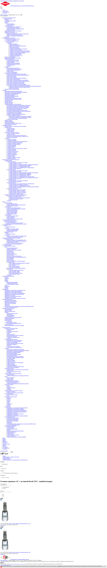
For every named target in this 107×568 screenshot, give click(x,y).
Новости (4, 444)
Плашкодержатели (8, 319)
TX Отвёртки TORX (9, 100)
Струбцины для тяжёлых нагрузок (13, 144)
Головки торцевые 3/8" (11, 182)
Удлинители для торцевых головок (16, 198)
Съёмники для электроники (12, 119)
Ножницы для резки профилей (13, 228)
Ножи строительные (11, 226)
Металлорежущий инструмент (8, 308)
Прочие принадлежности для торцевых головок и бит (19, 197)
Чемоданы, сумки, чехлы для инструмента (15, 242)
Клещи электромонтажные (14, 44)
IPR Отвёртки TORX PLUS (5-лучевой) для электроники (18, 107)
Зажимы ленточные (11, 128)
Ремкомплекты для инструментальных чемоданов (14, 294)
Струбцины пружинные (11, 149)
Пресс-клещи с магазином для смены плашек (15, 83)
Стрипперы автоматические (14, 47)
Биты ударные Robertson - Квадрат (15, 273)
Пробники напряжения (11, 39)
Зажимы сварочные (11, 129)
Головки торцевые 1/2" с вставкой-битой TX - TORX (19, 166)
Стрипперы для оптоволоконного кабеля (17, 52)
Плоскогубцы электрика (14, 46)
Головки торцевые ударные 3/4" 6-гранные (17, 192)
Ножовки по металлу (11, 233)
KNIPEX (4, 438)
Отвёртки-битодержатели (10, 122)
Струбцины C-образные (11, 139)
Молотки (6, 288)
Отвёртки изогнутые (9, 103)
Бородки (6, 277)
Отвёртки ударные (8, 120)
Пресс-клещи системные (14, 88)
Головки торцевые (8, 160)
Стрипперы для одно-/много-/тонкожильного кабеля (19, 51)
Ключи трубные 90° (11, 217)
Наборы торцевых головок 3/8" (15, 187)
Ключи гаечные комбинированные (13, 207)
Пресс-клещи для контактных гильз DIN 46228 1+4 (17, 78)
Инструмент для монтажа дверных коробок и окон (16, 135)
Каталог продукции (6, 327)
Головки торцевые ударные (12, 188)
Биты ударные (10, 269)
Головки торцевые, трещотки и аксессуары (11, 159)
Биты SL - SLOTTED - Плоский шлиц (14, 256)
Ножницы (7, 227)
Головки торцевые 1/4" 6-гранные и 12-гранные (18, 170)
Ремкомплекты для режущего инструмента (13, 296)
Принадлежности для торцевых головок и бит (16, 195)
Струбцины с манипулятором (12, 151)
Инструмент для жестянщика (10, 303)
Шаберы (6, 287)
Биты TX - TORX (10, 260)
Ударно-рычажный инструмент (9, 276)
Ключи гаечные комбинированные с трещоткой (16, 208)
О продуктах (5, 10)
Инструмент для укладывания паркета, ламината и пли (17, 136)
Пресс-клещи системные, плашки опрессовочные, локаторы (18, 85)
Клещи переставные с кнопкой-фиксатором (15, 28)
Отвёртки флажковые (9, 121)
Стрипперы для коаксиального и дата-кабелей (18, 48)
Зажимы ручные (8, 127)
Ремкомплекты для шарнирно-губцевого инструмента (15, 298)
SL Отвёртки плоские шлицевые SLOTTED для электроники (18, 111)
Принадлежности (8, 320)
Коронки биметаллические (10, 311)
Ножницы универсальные (12, 230)
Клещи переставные (9, 25)
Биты (8, 395)
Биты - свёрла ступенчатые (14, 267)
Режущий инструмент (7, 224)
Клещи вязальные (10, 23)
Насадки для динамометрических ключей (15, 222)
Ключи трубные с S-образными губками (14, 218)
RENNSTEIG (5, 441)
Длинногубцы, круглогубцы (10, 20)
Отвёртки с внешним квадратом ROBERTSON (16, 114)
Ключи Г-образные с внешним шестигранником (16, 204)
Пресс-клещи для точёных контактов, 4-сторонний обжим (18, 81)
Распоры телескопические (12, 137)
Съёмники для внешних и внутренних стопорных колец (18, 33)
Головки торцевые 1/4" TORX (15, 171)
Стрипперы (9, 42)
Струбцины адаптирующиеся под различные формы (17, 141)
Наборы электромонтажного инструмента (13, 57)
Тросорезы (7, 36)
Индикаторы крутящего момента (11, 220)
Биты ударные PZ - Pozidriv (14, 272)
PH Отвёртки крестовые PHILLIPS (11, 94)
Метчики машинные (11, 315)
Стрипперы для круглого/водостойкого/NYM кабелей (19, 50)
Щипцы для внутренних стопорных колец (15, 35)
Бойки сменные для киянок (12, 282)
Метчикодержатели (8, 309)
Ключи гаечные (8, 206)
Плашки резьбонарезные (9, 318)
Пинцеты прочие (10, 71)
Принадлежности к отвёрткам (10, 124)
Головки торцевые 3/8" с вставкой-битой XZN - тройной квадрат (21, 183)
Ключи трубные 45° (11, 216)
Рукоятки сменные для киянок (13, 284)
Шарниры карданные (13, 199)
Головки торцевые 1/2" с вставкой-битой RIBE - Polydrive (20, 165)
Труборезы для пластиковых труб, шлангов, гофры (16, 235)
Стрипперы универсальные (14, 55)
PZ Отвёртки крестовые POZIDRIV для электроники (17, 110)
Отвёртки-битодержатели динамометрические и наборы (15, 223)
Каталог (4, 455)
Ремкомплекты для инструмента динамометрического (15, 290)
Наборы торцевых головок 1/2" (15, 168)
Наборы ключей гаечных (12, 213)
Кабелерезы (7, 21)
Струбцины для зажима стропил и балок (15, 142)
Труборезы (7, 234)
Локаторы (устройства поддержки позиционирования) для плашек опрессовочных (25, 86)
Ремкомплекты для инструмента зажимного (13, 291)
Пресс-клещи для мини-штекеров (13, 79)
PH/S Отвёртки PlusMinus (10, 95)
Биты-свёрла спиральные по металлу (14, 323)
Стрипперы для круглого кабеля (15, 49)
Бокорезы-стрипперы (13, 43)
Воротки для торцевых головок (15, 196)
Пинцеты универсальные (12, 72)
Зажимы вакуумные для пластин (13, 133)
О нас (4, 9)
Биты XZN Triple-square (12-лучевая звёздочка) (16, 261)
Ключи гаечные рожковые (12, 211)
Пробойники (7, 286)
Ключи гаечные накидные (12, 209)
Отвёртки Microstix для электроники (14, 113)
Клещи (6, 22)
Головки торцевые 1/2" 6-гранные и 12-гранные (18, 162)
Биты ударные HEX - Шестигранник (16, 270)
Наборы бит (9, 275)
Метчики (6, 312)
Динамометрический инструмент (9, 219)
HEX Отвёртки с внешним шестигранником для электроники (19, 105)
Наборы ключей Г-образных (12, 205)
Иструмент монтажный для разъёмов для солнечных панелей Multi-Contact (19, 306)
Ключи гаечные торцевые (12, 212)
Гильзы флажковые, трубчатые (13, 60)
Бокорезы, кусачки (8, 18)
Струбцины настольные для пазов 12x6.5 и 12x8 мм (17, 148)
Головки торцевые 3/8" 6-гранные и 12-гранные (18, 184)
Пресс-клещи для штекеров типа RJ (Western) (15, 82)
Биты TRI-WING (10, 259)
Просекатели (7, 305)
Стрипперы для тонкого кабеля (15, 53)
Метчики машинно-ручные (12, 313)
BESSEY (4, 440)
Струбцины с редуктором (12, 152)
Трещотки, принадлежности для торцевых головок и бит (16, 194)
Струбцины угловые (11, 156)
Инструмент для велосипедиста (11, 301)
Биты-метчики (10, 314)
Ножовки (6, 232)
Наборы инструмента (9, 238)
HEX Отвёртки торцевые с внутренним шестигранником (16, 92)
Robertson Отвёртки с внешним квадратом (13, 98)
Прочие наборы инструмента (12, 241)
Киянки (6, 281)
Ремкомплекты (5, 289)
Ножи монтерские (10, 41)
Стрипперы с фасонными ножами (15, 54)
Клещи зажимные (10, 131)
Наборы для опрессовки (11, 76)
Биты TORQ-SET (10, 258)
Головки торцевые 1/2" (11, 161)
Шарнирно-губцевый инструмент (9, 17)
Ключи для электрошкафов (10, 56)
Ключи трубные (8, 214)
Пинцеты (9, 345)
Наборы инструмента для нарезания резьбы (13, 317)
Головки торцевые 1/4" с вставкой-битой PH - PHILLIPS (20, 173)
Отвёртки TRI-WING (9, 102)
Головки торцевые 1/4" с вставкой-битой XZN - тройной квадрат (21, 176)
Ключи (4, 201)
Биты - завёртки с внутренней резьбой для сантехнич (19, 263)
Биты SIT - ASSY (10, 255)
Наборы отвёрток (8, 101)
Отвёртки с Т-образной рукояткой (13, 115)
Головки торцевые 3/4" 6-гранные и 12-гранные (18, 180)
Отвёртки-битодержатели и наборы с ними (13, 123)
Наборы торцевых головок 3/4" (15, 181)
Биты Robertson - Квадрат (12, 254)
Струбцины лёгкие (10, 147)
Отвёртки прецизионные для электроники (13, 104)
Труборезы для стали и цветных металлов (15, 236)
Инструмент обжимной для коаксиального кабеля (16, 74)
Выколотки (7, 278)
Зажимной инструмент (7, 125)
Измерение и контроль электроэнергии (12, 38)
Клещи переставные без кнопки (13, 27)
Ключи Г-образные (8, 202)
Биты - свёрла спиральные (14, 266)
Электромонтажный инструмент (9, 37)
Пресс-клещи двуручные (11, 77)
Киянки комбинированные (12, 283)
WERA (4, 439)
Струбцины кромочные (11, 146)
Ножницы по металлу (9, 231)
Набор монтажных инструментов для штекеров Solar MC (18, 75)
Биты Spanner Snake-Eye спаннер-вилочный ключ (16, 257)
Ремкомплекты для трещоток (10, 297)
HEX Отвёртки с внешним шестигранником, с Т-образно (20, 116)
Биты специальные (10, 262)
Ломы (6, 285)
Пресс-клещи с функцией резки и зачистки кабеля (16, 84)
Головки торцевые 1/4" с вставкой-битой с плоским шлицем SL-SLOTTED (23, 177)
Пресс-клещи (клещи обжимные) (11, 73)
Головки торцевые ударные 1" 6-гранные (17, 190)
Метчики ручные (10, 316)
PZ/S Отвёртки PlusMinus (10, 97)
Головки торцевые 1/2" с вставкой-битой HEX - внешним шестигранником (23, 164)
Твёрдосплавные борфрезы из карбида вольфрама (14, 325)
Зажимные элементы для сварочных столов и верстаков (15, 126)
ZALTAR (4, 442)
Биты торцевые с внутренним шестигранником (16, 268)
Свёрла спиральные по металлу (11, 322)
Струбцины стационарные (12, 154)
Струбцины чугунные (11, 158)
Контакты (4, 445)
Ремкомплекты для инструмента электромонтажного (15, 293)
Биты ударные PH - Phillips (14, 271)
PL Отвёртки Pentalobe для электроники (14, 109)
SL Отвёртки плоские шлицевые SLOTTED (13, 99)
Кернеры (6, 280)
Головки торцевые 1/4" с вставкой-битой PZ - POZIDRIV (20, 174)
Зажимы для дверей (11, 134)
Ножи (6, 225)
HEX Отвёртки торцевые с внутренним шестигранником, (20, 117)
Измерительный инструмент (10, 302)
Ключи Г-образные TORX (12, 203)
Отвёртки (4, 90)
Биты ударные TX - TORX (14, 274)
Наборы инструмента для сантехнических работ (16, 239)
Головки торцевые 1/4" (11, 169)
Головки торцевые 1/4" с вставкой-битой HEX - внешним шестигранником (23, 172)
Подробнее (2, 525)
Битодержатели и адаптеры (12, 394)
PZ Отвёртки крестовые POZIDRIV (12, 96)
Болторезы (7, 19)
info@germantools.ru (4, 14)
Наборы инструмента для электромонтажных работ (17, 240)
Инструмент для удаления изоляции (12, 40)
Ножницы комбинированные (12, 229)
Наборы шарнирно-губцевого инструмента (13, 30)
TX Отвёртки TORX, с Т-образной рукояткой (18, 118)
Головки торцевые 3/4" (11, 179)
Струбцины (7, 138)
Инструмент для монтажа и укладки (12, 132)
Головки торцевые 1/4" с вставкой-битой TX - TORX (19, 175)
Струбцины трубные (11, 155)
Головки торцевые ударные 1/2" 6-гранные (17, 191)
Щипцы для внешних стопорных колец (14, 34)
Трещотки (9, 200)
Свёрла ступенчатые (9, 324)
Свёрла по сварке (8, 310)
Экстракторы (9, 321)
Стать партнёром (6, 11)
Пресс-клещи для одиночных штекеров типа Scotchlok (17, 80)
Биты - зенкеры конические (14, 264)
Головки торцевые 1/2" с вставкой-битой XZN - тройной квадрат (21, 167)
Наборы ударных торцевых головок (16, 193)
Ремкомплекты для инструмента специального (14, 292)
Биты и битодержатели (9, 393)
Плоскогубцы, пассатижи (10, 31)
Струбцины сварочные (11, 153)
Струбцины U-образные (11, 140)
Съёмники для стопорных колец (11, 32)
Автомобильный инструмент (10, 300)
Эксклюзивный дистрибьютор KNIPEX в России (19, 559)
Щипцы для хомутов (11, 29)
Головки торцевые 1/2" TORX (15, 163)
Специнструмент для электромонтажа (12, 89)
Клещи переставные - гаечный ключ (14, 26)
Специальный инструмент (8, 299)
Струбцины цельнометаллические (13, 157)
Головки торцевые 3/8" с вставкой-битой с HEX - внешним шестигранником (24, 186)
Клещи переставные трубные (12, 215)
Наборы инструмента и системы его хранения (11, 237)
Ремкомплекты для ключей (10, 295)
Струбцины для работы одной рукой (14, 143)
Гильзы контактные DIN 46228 (13, 59)
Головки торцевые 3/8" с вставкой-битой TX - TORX (19, 185)
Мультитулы (7, 304)
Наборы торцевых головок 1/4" (15, 178)
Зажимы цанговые (10, 130)
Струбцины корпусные (11, 145)
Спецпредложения (6, 443)
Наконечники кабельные (9, 58)
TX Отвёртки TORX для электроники (14, 112)
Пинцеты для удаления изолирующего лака (17, 45)
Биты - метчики (12, 265)
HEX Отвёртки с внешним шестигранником (13, 91)
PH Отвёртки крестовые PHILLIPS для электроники (17, 108)
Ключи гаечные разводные (12, 210)
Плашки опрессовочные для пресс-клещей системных (19, 87)
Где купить (5, 12)
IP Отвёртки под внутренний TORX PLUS (13, 93)
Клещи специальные (11, 24)
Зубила (6, 279)
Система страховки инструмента (11, 307)
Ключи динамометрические (10, 221)
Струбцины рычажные (11, 150)
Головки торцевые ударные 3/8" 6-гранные (17, 189)
